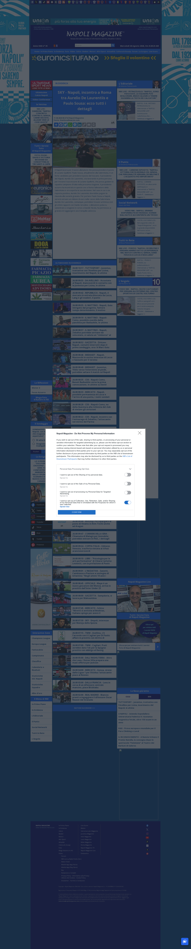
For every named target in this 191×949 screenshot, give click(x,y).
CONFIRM (77, 512)
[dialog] (95, 474)
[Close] (140, 433)
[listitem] (95, 469)
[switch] (127, 474)
